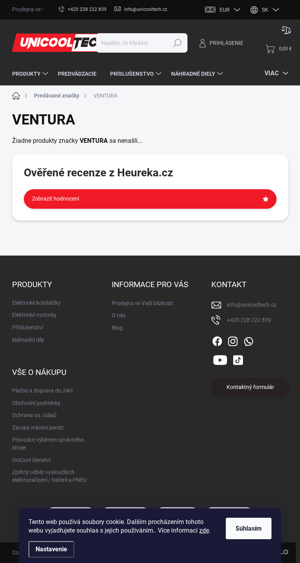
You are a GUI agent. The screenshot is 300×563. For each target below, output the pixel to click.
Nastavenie (51, 549)
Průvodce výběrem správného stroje (48, 444)
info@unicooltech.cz (252, 305)
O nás (119, 315)
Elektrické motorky (34, 315)
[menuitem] (31, 73)
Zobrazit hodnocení (55, 198)
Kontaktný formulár (250, 387)
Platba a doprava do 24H (42, 390)
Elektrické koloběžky (36, 303)
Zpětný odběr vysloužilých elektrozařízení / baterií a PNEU (49, 476)
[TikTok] (238, 358)
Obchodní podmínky (36, 403)
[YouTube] (220, 358)
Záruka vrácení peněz (38, 427)
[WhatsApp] (248, 340)
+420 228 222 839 (249, 320)
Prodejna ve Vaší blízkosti (142, 303)
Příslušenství (27, 327)
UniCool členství (31, 460)
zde (204, 530)
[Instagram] (233, 340)
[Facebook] (217, 340)
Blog (117, 328)
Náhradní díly (28, 340)
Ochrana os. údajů (34, 415)
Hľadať (177, 43)
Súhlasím (249, 528)
